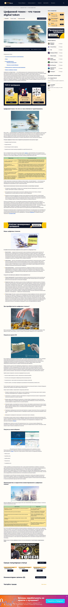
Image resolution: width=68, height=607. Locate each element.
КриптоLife (45, 2)
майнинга (32, 212)
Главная (5, 7)
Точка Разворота (25, 97)
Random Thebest (53, 62)
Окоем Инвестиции (53, 59)
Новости (39, 2)
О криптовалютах (16, 7)
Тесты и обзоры (21, 2)
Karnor (38, 97)
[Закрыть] (67, 596)
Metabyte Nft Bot (54, 52)
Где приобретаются (9, 61)
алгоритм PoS (12, 213)
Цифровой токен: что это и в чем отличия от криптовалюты (17, 49)
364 (12, 99)
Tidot (11, 97)
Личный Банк (53, 46)
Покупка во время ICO (11, 62)
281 (39, 99)
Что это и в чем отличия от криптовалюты (14, 56)
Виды (6, 59)
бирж (12, 451)
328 (25, 99)
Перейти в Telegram (55, 601)
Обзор (11, 102)
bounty (14, 420)
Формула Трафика (52, 44)
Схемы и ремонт (31, 2)
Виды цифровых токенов (36, 49)
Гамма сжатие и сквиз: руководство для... (9, 568)
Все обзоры (43, 85)
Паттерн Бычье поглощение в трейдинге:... (40, 568)
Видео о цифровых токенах (11, 69)
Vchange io (52, 71)
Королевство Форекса (53, 68)
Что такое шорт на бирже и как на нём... (24, 568)
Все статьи (42, 562)
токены (26, 152)
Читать (10, 570)
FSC (51, 49)
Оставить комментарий (40, 577)
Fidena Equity (53, 55)
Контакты (53, 2)
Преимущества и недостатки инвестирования (15, 67)
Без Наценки (53, 65)
